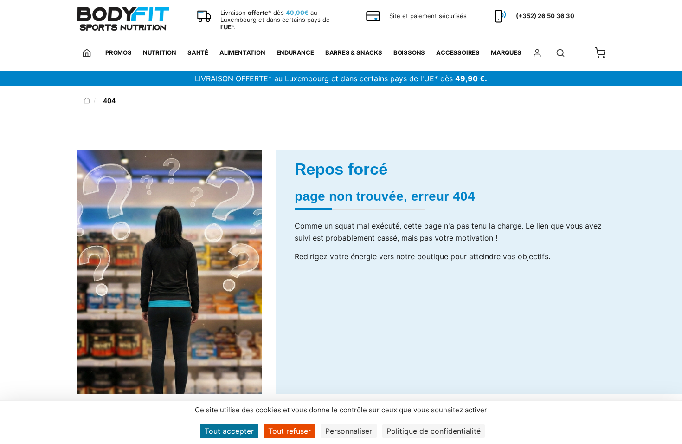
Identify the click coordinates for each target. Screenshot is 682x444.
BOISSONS (409, 52)
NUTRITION (159, 52)
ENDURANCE (295, 52)
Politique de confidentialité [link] (433, 431)
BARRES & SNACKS (353, 52)
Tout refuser (289, 431)
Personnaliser (348, 431)
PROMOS (118, 52)
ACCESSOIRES (458, 52)
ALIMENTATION (242, 52)
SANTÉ (197, 52)
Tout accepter (229, 431)
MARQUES (506, 52)
